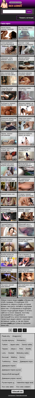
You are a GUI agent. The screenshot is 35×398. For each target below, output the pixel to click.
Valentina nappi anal (25, 383)
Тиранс (5, 349)
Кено (15, 361)
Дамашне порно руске (11, 370)
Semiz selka (27, 345)
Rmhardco (21, 340)
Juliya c (14, 349)
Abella (28, 349)
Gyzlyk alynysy (8, 340)
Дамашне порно (9, 366)
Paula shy (6, 336)
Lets (4, 353)
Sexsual (5, 357)
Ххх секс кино (8, 387)
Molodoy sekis (23, 353)
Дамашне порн (26, 361)
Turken (4, 345)
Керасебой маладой (10, 374)
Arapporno (16, 336)
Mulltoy (14, 357)
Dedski (11, 353)
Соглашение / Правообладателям (17, 395)
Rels (21, 349)
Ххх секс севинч (23, 387)
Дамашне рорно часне (11, 378)
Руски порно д (8, 383)
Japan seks (14, 345)
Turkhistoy (6, 361)
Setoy (22, 357)
